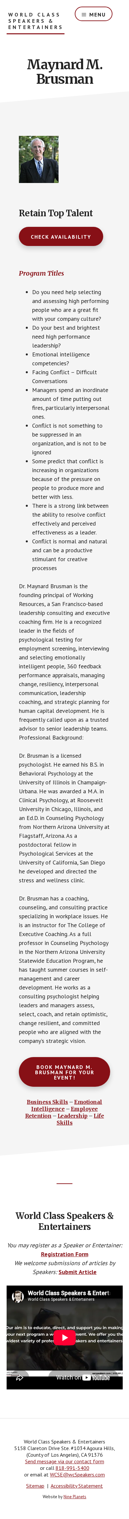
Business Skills (47, 1102)
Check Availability (61, 236)
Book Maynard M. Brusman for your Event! (64, 1072)
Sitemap (35, 1485)
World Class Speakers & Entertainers (36, 21)
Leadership (73, 1115)
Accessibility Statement (77, 1485)
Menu (97, 14)
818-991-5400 (72, 1468)
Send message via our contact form (64, 1461)
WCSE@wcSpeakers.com (77, 1474)
